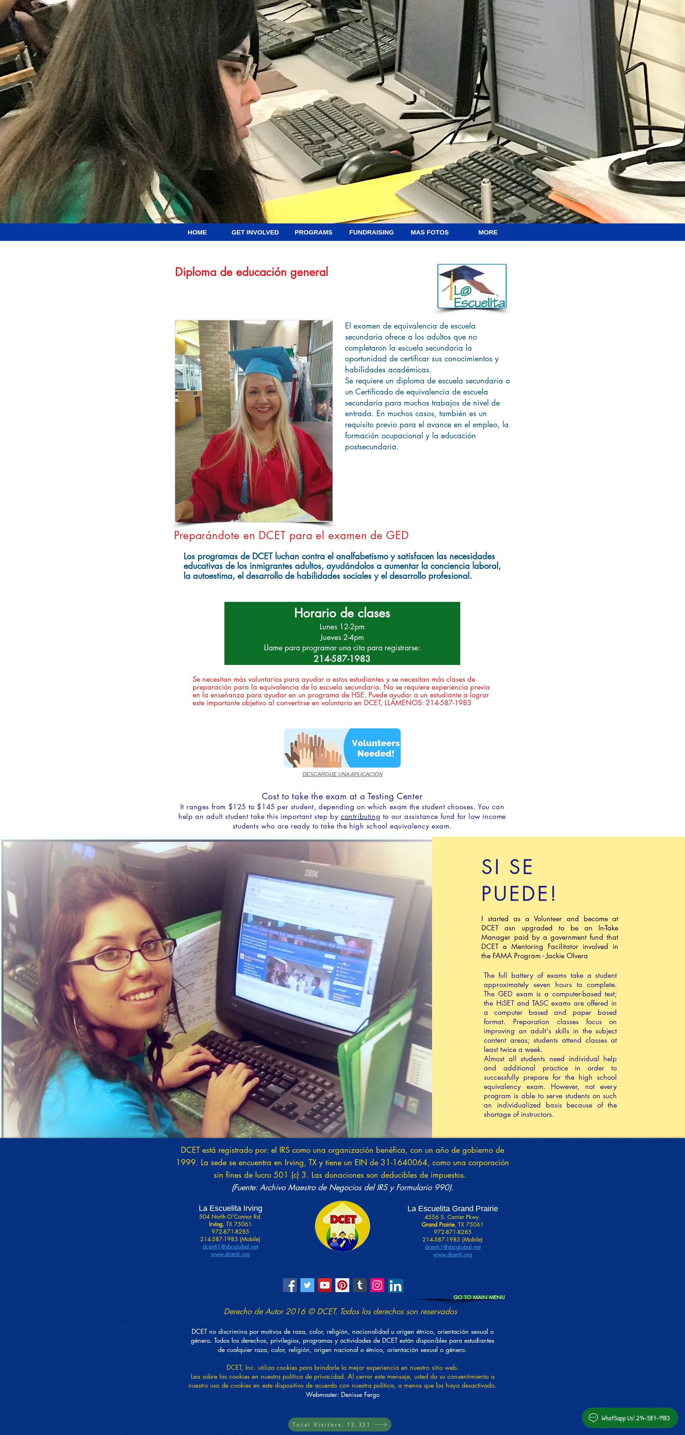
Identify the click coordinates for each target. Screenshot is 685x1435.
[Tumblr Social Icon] (360, 1285)
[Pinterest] (342, 1285)
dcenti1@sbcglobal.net (230, 1246)
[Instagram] (377, 1285)
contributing (360, 816)
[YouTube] (325, 1285)
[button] (197, 234)
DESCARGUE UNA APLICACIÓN (343, 774)
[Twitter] (307, 1285)
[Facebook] (290, 1285)
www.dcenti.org (230, 1254)
